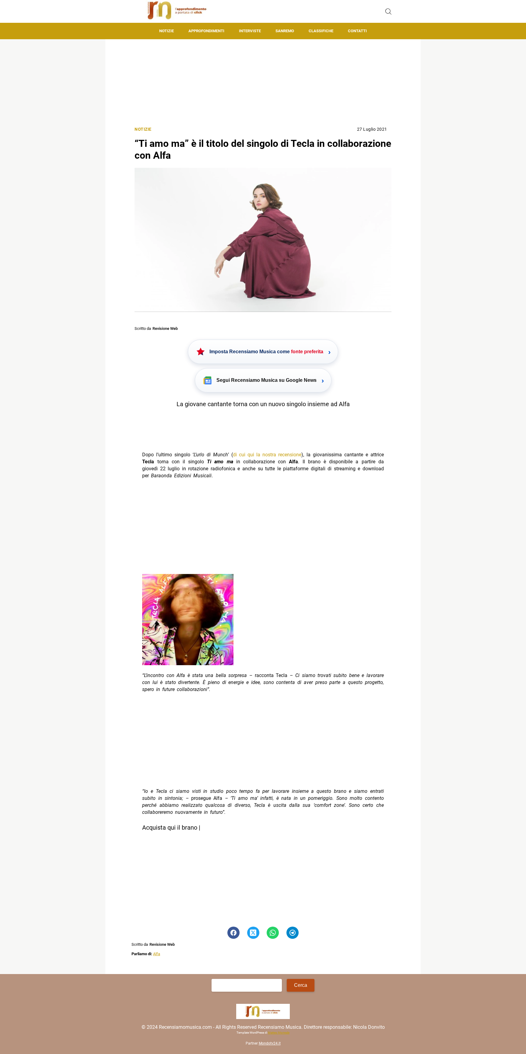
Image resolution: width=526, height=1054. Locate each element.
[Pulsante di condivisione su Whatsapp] (273, 933)
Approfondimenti (206, 31)
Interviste (250, 31)
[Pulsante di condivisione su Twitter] (253, 933)
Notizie (166, 31)
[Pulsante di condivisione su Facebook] (233, 933)
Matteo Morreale (278, 1033)
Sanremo (284, 31)
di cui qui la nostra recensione (267, 455)
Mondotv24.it (270, 1044)
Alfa (156, 954)
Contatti (357, 31)
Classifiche (321, 31)
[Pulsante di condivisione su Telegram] (292, 933)
